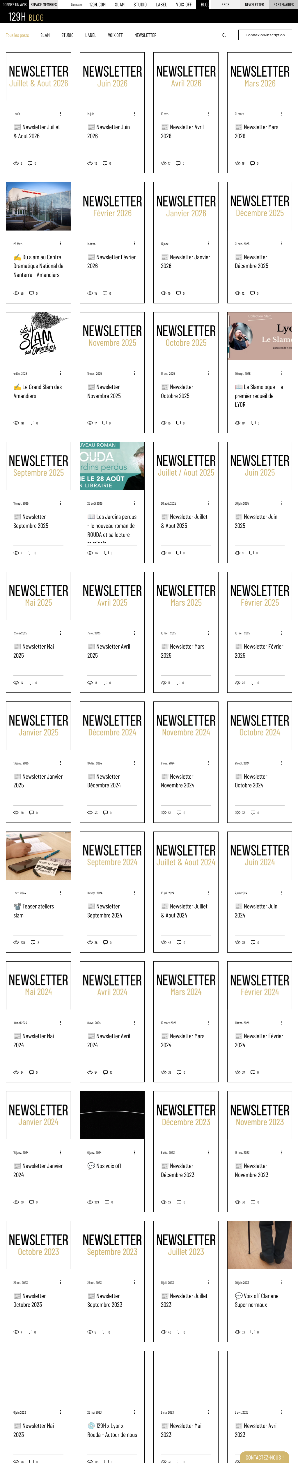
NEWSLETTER (145, 35)
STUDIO (67, 35)
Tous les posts (17, 35)
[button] (254, 4)
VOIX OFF (115, 35)
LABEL (90, 35)
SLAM (45, 35)
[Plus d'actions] (62, 113)
